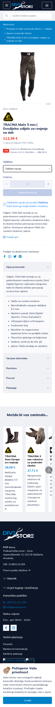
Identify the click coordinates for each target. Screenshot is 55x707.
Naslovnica (8, 24)
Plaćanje (11, 387)
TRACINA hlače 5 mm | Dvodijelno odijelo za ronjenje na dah (28, 39)
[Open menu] (6, 5)
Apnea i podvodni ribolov (19, 33)
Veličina (7, 161)
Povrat (10, 378)
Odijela (48, 28)
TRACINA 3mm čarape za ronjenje (12, 459)
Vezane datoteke (17, 358)
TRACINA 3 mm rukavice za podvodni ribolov (35, 461)
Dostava (11, 368)
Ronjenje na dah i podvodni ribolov (24, 28)
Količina (7, 177)
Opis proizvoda (15, 266)
